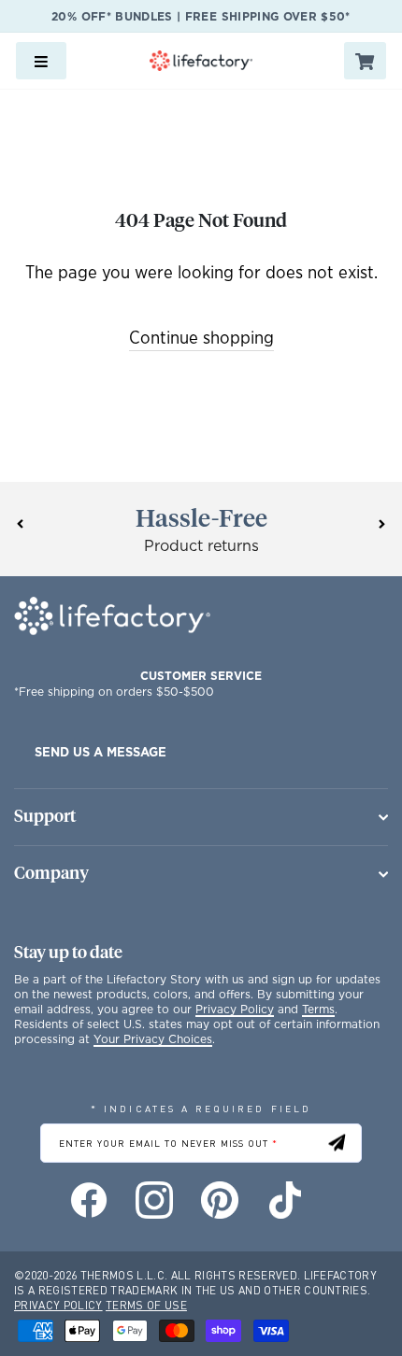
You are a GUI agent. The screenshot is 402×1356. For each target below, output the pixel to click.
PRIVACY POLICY (58, 1305)
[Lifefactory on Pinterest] (219, 1200)
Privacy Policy (234, 1009)
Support (45, 817)
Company (51, 874)
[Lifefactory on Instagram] (154, 1200)
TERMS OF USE (146, 1305)
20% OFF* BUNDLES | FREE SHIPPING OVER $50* (201, 16)
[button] (20, 524)
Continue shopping (201, 338)
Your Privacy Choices (152, 1039)
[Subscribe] (337, 1142)
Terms (318, 1009)
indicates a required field (201, 1108)
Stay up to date (68, 953)
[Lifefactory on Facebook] (89, 1200)
